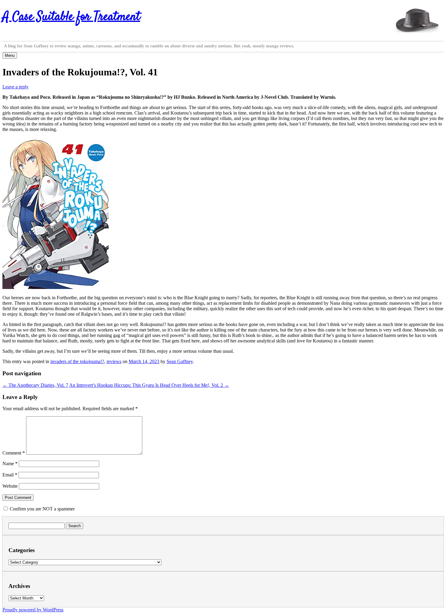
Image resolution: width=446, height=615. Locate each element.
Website (10, 486)
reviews (113, 361)
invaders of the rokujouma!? (77, 361)
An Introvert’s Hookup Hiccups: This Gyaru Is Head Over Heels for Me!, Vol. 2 (149, 385)
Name (10, 463)
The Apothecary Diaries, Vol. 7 (35, 385)
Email (9, 474)
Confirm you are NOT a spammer (41, 508)
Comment (13, 452)
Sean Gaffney (180, 361)
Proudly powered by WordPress (32, 609)
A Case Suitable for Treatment (71, 17)
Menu (10, 55)
